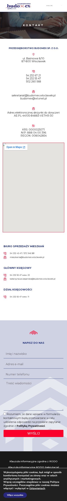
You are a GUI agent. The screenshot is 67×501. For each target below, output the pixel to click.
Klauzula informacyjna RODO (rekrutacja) (33, 467)
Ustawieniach (37, 488)
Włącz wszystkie (15, 495)
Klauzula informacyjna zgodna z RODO (33, 461)
